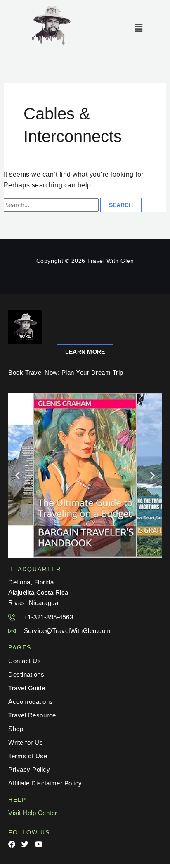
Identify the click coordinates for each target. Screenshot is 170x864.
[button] (139, 28)
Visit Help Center (32, 812)
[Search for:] (52, 204)
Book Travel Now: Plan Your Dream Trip (65, 372)
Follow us (29, 832)
